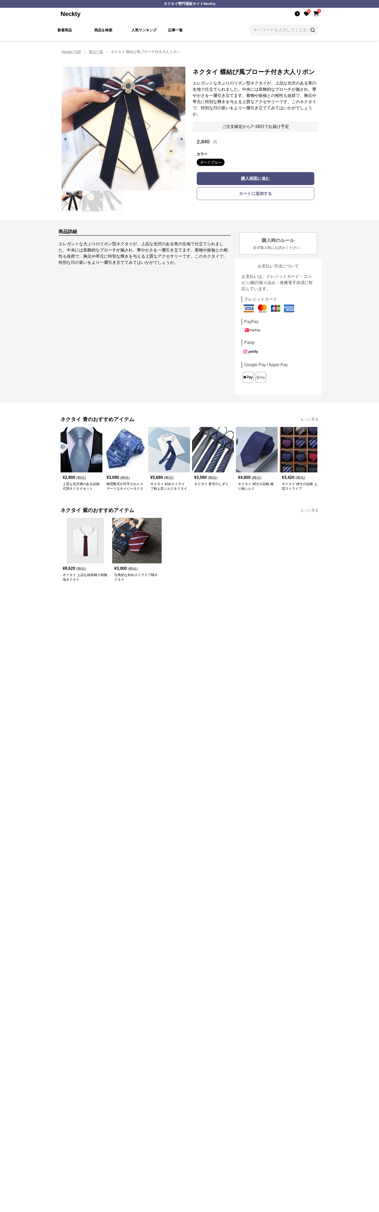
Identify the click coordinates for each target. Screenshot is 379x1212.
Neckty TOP (71, 52)
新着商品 (64, 30)
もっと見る (309, 419)
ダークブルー (210, 162)
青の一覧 (96, 52)
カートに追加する (255, 193)
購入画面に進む (255, 178)
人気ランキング (144, 30)
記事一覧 (175, 30)
